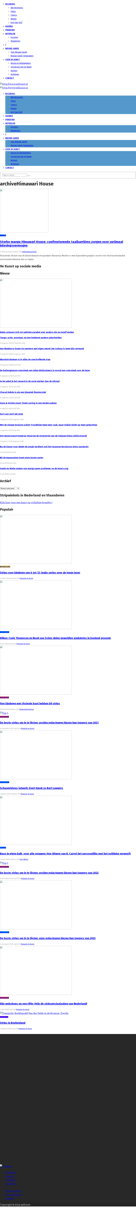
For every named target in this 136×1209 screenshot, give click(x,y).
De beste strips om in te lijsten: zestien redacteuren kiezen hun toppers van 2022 (49, 872)
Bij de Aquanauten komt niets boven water (21, 457)
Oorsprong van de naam (21, 67)
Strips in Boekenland (12, 1022)
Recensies (10, 4)
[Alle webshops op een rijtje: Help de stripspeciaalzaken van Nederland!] (36, 994)
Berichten (4, 632)
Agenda (9, 26)
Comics (14, 15)
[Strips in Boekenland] (34, 1013)
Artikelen (10, 33)
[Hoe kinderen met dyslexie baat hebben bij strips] (36, 693)
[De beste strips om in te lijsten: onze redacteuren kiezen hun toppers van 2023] (36, 928)
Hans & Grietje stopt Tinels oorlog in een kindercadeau (28, 403)
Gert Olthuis (24, 859)
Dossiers (14, 37)
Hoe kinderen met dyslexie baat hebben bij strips (30, 703)
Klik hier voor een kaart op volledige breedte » (26, 502)
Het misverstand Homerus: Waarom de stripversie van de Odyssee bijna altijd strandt (43, 436)
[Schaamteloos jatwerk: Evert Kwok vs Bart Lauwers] (36, 778)
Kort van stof (16, 22)
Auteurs (14, 70)
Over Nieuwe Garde (19, 52)
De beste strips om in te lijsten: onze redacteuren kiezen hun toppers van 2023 (47, 938)
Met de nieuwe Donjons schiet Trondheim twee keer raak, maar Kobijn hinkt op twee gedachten (48, 425)
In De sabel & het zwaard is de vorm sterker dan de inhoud (30, 381)
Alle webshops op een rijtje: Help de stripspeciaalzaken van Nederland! (43, 1003)
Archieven (15, 74)
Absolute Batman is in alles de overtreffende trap (25, 359)
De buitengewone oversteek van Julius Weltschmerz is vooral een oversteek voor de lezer (45, 370)
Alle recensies (17, 7)
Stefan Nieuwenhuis (29, 252)
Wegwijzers (15, 41)
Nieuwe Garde (12, 48)
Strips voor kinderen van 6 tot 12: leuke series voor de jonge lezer (40, 572)
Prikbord (10, 30)
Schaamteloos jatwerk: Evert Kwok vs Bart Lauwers (31, 788)
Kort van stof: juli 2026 (11, 414)
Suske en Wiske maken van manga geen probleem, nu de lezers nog (34, 468)
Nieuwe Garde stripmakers (22, 56)
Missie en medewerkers (21, 63)
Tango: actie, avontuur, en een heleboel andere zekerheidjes (31, 337)
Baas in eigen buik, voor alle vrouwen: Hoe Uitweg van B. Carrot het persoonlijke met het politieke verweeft (65, 853)
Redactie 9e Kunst (26, 578)
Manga (13, 19)
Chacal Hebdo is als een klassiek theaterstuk (23, 392)
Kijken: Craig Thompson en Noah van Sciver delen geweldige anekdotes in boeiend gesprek (55, 638)
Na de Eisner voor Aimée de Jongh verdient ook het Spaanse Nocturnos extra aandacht (44, 446)
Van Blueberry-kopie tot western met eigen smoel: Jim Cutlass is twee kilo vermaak (42, 348)
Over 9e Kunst (12, 59)
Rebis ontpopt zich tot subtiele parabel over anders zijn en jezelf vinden (37, 332)
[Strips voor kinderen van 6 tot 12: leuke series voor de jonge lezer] (36, 562)
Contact (9, 78)
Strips (13, 11)
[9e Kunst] (14, 84)
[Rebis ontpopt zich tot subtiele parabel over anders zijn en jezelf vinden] (36, 326)
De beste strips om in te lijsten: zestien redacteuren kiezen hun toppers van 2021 (49, 722)
